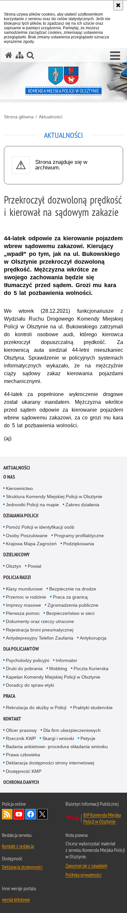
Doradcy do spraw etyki (30, 685)
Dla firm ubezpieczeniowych (72, 730)
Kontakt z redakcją (18, 846)
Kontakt (12, 718)
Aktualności (50, 116)
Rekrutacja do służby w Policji (36, 707)
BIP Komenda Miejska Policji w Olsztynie (102, 818)
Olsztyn (13, 566)
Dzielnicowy (16, 554)
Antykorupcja (93, 638)
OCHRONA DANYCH (21, 782)
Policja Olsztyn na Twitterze (42, 814)
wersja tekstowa (16, 899)
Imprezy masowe (23, 605)
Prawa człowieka (23, 754)
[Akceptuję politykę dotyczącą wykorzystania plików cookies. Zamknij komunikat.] (118, 5)
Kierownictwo (19, 488)
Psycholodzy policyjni (27, 660)
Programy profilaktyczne (79, 535)
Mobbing (58, 668)
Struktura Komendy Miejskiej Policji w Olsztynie (54, 496)
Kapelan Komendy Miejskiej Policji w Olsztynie (53, 677)
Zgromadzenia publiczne (73, 605)
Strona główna (19, 116)
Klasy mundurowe (24, 588)
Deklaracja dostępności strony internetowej (50, 762)
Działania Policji (20, 515)
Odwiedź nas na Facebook (30, 814)
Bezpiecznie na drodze (72, 588)
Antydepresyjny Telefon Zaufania (39, 638)
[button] (115, 56)
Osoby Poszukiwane (27, 535)
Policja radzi (17, 577)
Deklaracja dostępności (22, 867)
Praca (9, 696)
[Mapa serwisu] (19, 55)
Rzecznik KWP (21, 738)
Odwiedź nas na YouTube (19, 814)
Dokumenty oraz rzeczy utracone (40, 621)
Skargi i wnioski (58, 738)
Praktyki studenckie (93, 707)
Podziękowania (78, 543)
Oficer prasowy (21, 730)
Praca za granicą (70, 597)
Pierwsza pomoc (23, 613)
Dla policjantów (21, 648)
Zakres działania (82, 504)
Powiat (34, 566)
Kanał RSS (7, 814)
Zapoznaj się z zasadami (86, 865)
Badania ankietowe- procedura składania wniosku (57, 746)
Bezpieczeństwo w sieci (70, 613)
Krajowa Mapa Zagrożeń (31, 543)
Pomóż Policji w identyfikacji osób (40, 527)
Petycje (87, 738)
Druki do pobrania (24, 668)
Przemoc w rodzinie (26, 597)
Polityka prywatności (83, 874)
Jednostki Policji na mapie (32, 504)
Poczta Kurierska (91, 668)
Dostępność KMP (23, 771)
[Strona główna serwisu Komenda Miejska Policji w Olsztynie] (8, 55)
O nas (9, 476)
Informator (66, 660)
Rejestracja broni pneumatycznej (39, 629)
